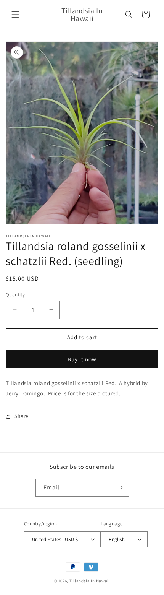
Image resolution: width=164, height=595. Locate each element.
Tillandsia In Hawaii (89, 581)
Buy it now (82, 359)
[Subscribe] (120, 488)
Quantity (15, 294)
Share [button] (21, 416)
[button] (15, 14)
